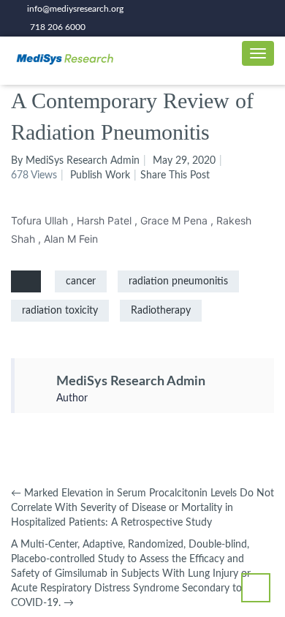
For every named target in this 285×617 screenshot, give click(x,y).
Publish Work (100, 175)
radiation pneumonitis (178, 281)
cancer (81, 281)
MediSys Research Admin (130, 381)
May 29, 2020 (184, 161)
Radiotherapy (161, 311)
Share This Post (175, 175)
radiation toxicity (60, 311)
